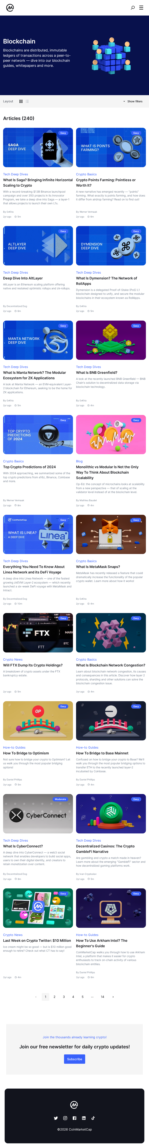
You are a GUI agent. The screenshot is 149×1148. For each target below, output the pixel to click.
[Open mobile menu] (141, 7)
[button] (141, 7)
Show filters (135, 101)
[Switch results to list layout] (27, 101)
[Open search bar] (133, 8)
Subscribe (74, 1059)
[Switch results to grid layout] (21, 101)
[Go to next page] (113, 997)
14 (102, 997)
